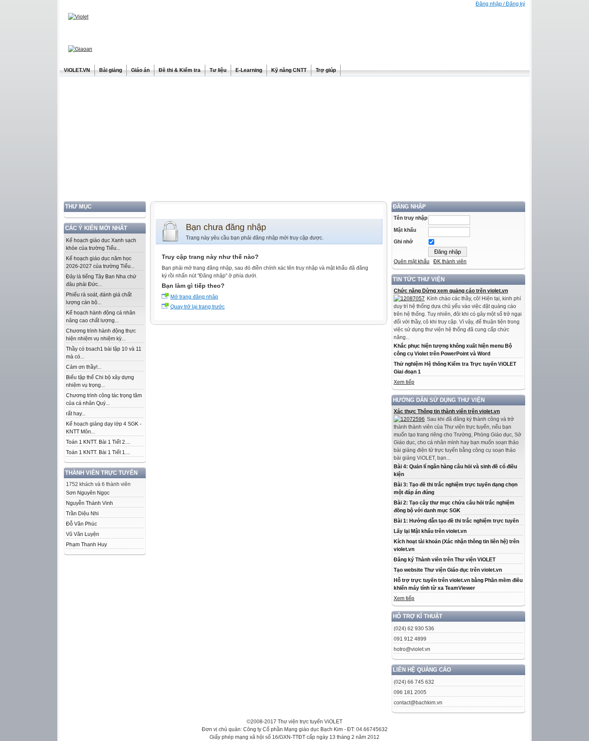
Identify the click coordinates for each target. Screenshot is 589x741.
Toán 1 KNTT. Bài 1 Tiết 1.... (98, 452)
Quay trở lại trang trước (197, 307)
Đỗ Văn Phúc (81, 524)
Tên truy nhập (410, 218)
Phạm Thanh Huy (86, 545)
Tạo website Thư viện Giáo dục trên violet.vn (448, 570)
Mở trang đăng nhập (194, 297)
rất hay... (75, 414)
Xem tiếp (404, 382)
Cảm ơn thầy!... (83, 367)
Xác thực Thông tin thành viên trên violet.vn (447, 411)
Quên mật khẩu (411, 261)
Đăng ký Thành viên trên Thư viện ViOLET (444, 560)
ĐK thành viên (450, 261)
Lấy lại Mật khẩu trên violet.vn (430, 531)
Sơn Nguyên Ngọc (88, 493)
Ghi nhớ (403, 242)
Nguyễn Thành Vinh (89, 503)
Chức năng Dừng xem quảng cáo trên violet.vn (451, 291)
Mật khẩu (405, 230)
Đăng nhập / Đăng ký (500, 4)
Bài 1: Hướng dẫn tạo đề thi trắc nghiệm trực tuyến (456, 521)
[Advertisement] (294, 141)
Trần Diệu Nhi (82, 514)
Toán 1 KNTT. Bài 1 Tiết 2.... (98, 442)
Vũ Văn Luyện (82, 534)
